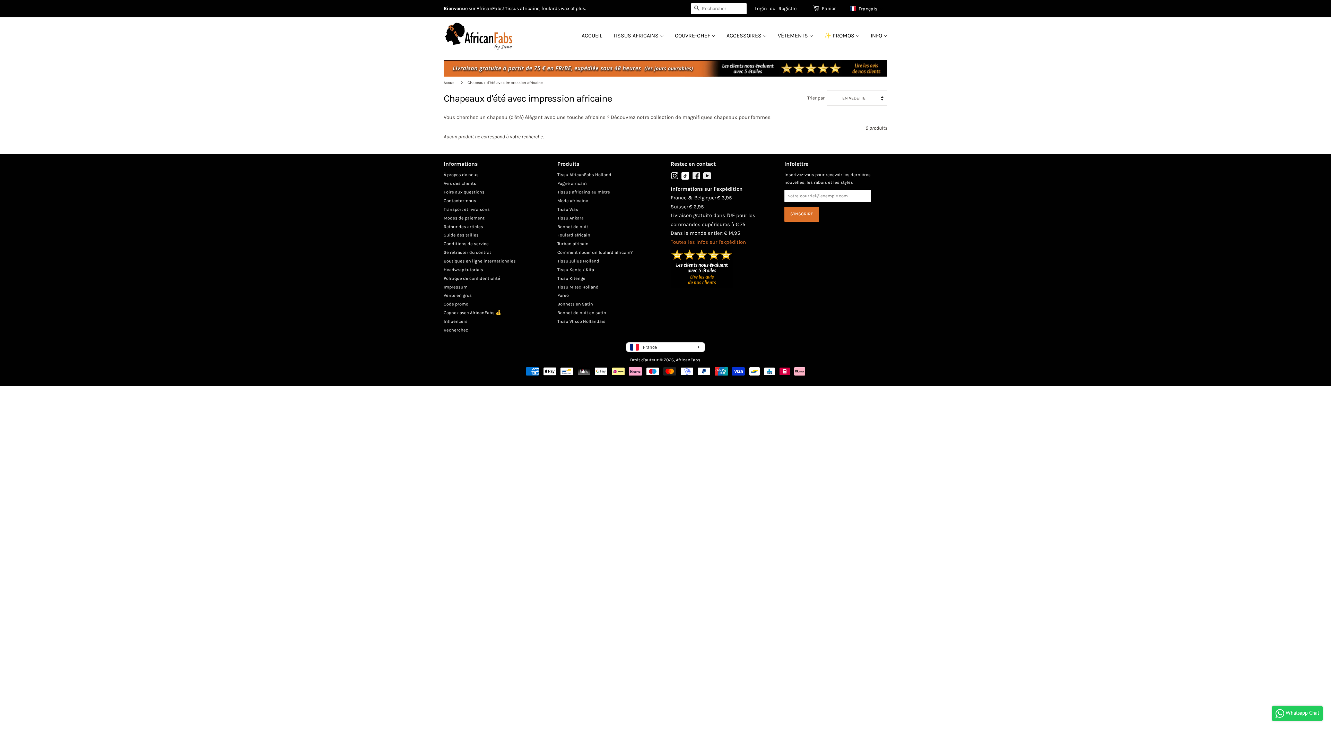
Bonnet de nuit (572, 226)
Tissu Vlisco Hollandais (581, 321)
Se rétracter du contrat (467, 252)
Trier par (816, 98)
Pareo (563, 295)
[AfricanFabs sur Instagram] (674, 177)
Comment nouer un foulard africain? (595, 252)
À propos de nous (461, 174)
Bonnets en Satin (575, 304)
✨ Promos (840, 35)
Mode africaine (572, 200)
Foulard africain (573, 235)
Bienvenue (456, 8)
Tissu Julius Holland (578, 261)
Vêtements (793, 35)
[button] (866, 9)
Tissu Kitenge (571, 278)
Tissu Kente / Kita (575, 269)
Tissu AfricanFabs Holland (584, 174)
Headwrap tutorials (463, 269)
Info (877, 35)
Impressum (456, 287)
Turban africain (573, 243)
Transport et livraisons (467, 209)
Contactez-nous (460, 200)
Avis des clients (460, 183)
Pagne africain (572, 183)
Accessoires (745, 35)
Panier (829, 8)
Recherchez (456, 330)
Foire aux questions (464, 192)
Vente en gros (458, 295)
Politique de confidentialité (472, 278)
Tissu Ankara (570, 218)
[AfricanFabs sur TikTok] (685, 178)
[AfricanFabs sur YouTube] (707, 177)
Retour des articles (463, 226)
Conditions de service (466, 243)
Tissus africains (636, 35)
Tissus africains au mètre (583, 192)
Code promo (456, 304)
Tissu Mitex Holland (578, 287)
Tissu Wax (567, 209)
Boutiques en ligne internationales (480, 261)
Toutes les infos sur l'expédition (708, 242)
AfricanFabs (688, 359)
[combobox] (719, 8)
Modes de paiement (464, 218)
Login (761, 8)
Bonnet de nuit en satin (581, 312)
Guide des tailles (461, 235)
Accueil (592, 35)
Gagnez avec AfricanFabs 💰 (472, 312)
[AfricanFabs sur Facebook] (696, 177)
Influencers (456, 321)
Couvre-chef (693, 35)
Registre (787, 8)
